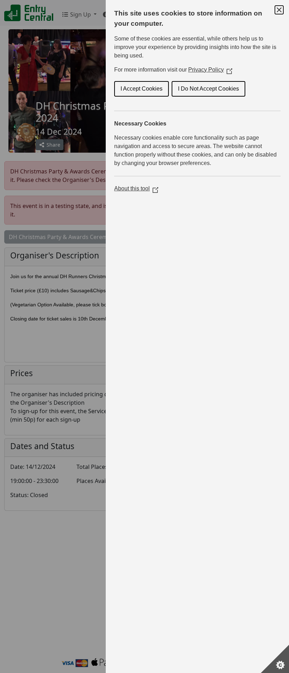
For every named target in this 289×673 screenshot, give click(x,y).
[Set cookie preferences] (275, 659)
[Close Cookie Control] (279, 10)
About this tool (136, 188)
